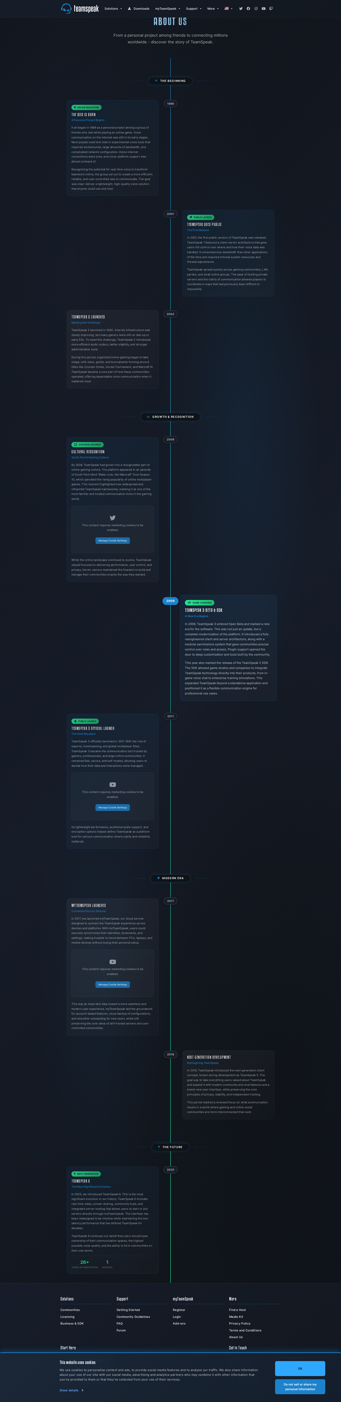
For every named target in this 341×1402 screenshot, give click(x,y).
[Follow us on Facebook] (248, 8)
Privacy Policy (240, 1323)
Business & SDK (72, 1323)
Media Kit (236, 1317)
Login (177, 1317)
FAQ (120, 1323)
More (211, 8)
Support (192, 8)
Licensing (67, 1317)
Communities (70, 1310)
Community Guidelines (133, 1317)
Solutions (111, 8)
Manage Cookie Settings (112, 540)
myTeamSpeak (165, 8)
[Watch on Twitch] (271, 8)
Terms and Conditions (245, 1330)
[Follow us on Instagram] (256, 8)
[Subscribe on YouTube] (263, 8)
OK (300, 1368)
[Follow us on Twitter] (241, 8)
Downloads (141, 8)
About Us (236, 1337)
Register (179, 1310)
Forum (121, 1330)
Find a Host (237, 1310)
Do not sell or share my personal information (300, 1386)
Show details (69, 1390)
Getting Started (128, 1310)
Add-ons (179, 1323)
